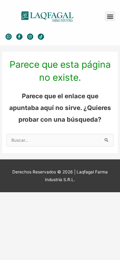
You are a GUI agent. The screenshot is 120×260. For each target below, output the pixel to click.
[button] (110, 16)
